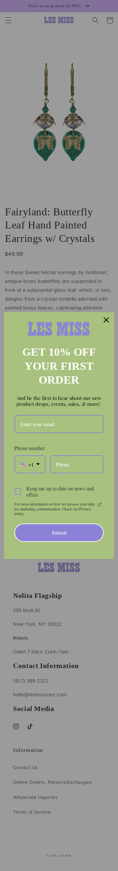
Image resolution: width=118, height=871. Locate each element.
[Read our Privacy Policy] (100, 504)
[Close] (106, 320)
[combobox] (30, 464)
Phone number (29, 448)
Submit (59, 532)
